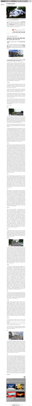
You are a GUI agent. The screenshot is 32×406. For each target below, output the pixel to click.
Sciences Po (23, 381)
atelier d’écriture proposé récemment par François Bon (16, 60)
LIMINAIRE (3, 1)
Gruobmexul (8, 38)
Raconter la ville (14, 37)
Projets (9, 1)
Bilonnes (16, 39)
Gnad (19, 39)
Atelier (8, 381)
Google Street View (12, 24)
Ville (8, 382)
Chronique (18, 1)
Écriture (13, 1)
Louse (18, 37)
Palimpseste (17, 399)
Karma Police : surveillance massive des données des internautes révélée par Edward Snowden (10, 399)
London (24, 37)
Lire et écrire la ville (15, 19)
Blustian (14, 39)
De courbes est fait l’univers (10, 390)
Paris (11, 38)
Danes (13, 38)
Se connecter (13, 405)
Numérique (19, 381)
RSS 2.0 (19, 405)
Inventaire (16, 381)
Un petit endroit (9, 37)
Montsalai (18, 38)
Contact (17, 405)
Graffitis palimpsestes (19, 390)
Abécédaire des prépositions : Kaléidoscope (20, 398)
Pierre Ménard (13, 404)
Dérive (10, 381)
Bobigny (21, 37)
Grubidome (10, 39)
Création (23, 1)
